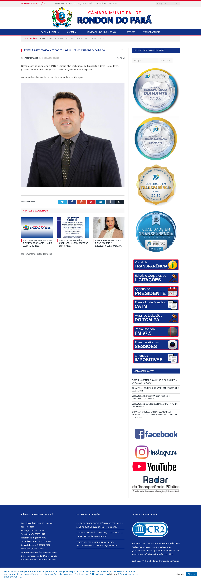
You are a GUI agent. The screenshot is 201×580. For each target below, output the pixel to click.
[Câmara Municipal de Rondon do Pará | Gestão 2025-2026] (100, 17)
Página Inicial (48, 32)
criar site (150, 543)
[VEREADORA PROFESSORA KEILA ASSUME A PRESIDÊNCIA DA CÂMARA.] (108, 227)
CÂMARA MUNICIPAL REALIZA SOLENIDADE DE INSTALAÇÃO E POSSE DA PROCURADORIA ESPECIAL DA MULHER (154, 414)
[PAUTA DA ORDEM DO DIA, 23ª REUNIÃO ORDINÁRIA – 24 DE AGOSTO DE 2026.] (37, 227)
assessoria (152, 547)
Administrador (31, 58)
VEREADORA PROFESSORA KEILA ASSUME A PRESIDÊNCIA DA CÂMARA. (108, 243)
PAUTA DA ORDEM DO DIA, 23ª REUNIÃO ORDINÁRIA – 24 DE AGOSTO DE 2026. (37, 243)
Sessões (131, 32)
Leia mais (113, 574)
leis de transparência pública (145, 554)
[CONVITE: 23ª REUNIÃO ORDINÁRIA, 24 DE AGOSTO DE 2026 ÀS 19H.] (73, 227)
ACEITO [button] (191, 573)
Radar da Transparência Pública (164, 561)
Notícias (120, 58)
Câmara (71, 32)
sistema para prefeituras (168, 543)
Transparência (151, 32)
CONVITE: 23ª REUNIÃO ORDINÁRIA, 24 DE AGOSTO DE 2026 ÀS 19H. (87, 3)
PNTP (144, 561)
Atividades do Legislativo (101, 32)
